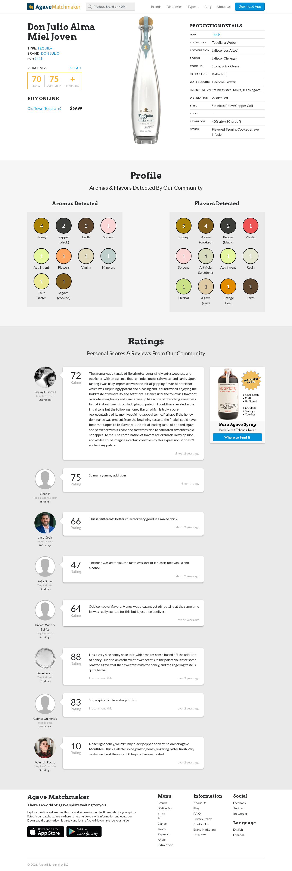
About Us (224, 6)
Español (238, 835)
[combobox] (110, 7)
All (159, 818)
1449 (38, 58)
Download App (250, 6)
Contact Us (201, 824)
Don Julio (50, 53)
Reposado (164, 834)
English (238, 829)
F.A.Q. (197, 813)
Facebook (239, 803)
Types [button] (191, 6)
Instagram (240, 813)
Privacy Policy (202, 819)
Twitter (238, 808)
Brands (156, 6)
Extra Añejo (165, 845)
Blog (207, 6)
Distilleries (174, 6)
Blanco (162, 823)
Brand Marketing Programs (204, 832)
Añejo (162, 839)
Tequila (44, 48)
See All (76, 68)
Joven (162, 829)
